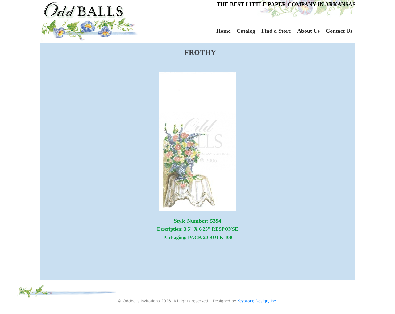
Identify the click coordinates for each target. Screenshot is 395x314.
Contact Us (339, 31)
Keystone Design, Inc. (257, 301)
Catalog (246, 31)
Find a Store (276, 31)
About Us (308, 31)
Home (223, 31)
